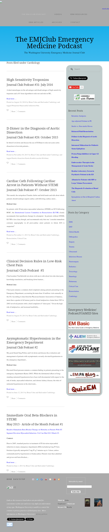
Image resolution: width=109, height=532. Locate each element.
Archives (57, 22)
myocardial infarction (28, 105)
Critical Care (21, 238)
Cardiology (53, 102)
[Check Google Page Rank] (11, 487)
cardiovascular (36, 158)
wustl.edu (105, 8)
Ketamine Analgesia (79, 116)
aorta (28, 158)
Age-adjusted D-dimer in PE (82, 121)
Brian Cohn (33, 102)
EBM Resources (78, 14)
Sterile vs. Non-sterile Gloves (82, 126)
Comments (21, 111)
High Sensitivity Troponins (28, 80)
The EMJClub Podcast (34, 14)
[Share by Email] (10, 524)
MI (38, 105)
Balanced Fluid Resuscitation (82, 131)
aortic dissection (19, 158)
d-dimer (45, 158)
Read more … (11, 98)
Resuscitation (11, 238)
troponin (16, 105)
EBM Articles (36, 22)
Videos (58, 14)
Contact (75, 22)
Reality (69, 507)
